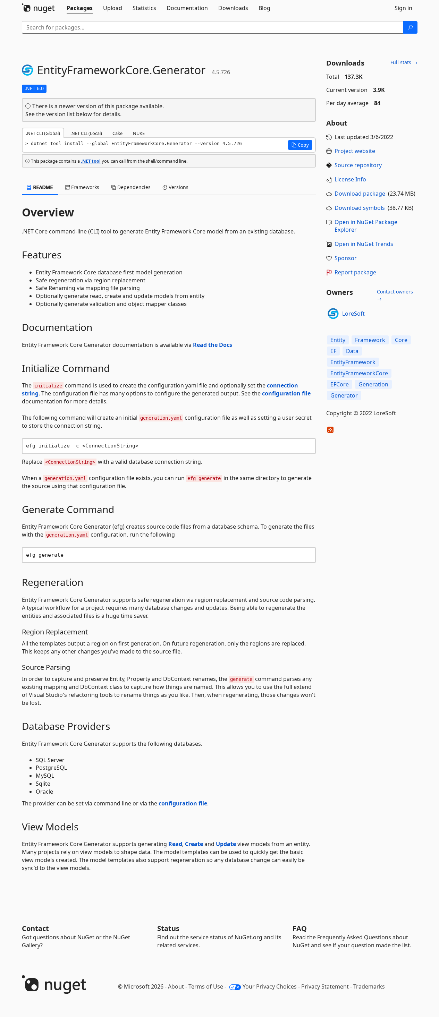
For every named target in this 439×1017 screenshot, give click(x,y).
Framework (370, 340)
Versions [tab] (177, 187)
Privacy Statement (325, 986)
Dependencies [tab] (133, 187)
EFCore (339, 384)
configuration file (286, 393)
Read (175, 844)
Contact (35, 928)
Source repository (358, 165)
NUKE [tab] (139, 133)
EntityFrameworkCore (359, 373)
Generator (344, 395)
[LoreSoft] (333, 313)
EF (333, 351)
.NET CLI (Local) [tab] (86, 133)
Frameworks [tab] (84, 187)
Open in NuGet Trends (364, 244)
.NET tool (91, 161)
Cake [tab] (117, 133)
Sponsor (346, 258)
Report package (355, 272)
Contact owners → (395, 295)
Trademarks (369, 986)
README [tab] (42, 187)
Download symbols (360, 208)
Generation (373, 384)
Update (226, 844)
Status (168, 928)
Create (194, 844)
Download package (360, 193)
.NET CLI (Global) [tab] (43, 133)
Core (401, 340)
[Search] (410, 27)
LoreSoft (353, 313)
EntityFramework (352, 362)
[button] (300, 145)
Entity (337, 340)
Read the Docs (212, 345)
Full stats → (403, 62)
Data (352, 351)
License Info (350, 179)
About (176, 986)
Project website (355, 151)
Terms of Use (205, 986)
